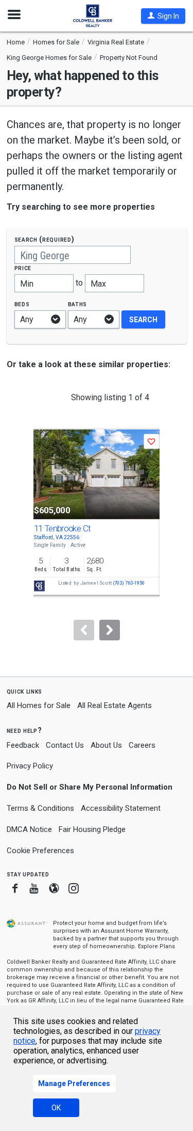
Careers (142, 745)
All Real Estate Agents (114, 705)
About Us (106, 745)
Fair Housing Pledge (92, 829)
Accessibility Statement (121, 808)
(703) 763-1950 (128, 583)
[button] (163, 16)
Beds (22, 304)
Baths (77, 304)
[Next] (109, 630)
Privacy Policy (30, 766)
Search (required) (44, 239)
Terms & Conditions (40, 808)
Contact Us (65, 745)
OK (56, 1108)
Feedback (23, 745)
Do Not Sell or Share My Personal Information (89, 787)
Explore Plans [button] (156, 946)
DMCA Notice (29, 829)
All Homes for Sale (39, 705)
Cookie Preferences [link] (40, 850)
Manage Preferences (74, 1083)
